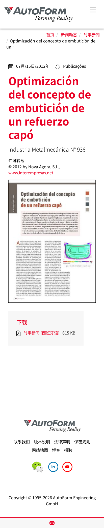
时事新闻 (92, 35)
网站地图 (40, 450)
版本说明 (42, 442)
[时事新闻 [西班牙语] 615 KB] (19, 333)
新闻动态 (69, 35)
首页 (50, 35)
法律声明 (62, 442)
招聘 (68, 450)
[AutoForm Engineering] (38, 14)
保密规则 (82, 442)
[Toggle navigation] (93, 9)
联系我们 (22, 442)
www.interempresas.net (30, 173)
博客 (56, 450)
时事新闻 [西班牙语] (41, 333)
